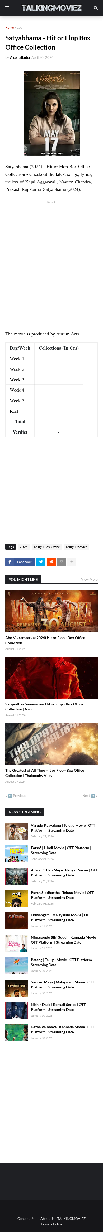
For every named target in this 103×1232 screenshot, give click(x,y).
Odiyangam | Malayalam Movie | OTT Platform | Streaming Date (61, 917)
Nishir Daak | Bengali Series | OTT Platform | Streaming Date (58, 1007)
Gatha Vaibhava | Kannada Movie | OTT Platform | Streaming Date (62, 1029)
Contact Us (25, 1218)
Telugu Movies (76, 547)
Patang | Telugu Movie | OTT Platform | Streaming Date (62, 962)
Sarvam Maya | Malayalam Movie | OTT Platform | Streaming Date (62, 985)
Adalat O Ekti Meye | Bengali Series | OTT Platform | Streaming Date (64, 873)
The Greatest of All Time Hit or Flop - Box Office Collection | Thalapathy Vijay (44, 773)
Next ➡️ (88, 795)
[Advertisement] (51, 255)
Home (9, 28)
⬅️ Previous (17, 795)
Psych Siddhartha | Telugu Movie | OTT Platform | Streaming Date (62, 895)
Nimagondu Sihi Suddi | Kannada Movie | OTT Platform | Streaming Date (64, 940)
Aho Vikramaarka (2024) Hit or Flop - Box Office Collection (45, 640)
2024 (20, 28)
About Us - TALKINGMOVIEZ (63, 1218)
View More (89, 579)
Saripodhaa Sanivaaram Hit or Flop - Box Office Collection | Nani (44, 707)
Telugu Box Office (47, 547)
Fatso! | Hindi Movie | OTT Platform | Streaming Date (61, 850)
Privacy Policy (51, 1224)
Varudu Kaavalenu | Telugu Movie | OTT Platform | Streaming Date (63, 828)
